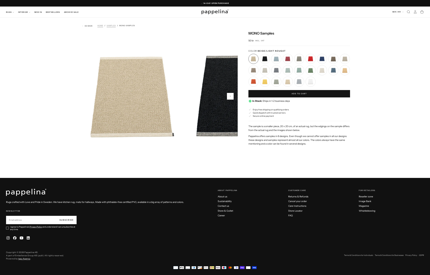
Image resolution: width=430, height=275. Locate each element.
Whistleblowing (367, 210)
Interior (23, 12)
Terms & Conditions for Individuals (358, 255)
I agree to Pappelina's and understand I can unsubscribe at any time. (42, 228)
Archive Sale (71, 12)
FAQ (290, 215)
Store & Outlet (225, 210)
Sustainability (225, 201)
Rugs (9, 12)
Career (221, 215)
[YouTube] (21, 238)
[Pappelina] (26, 192)
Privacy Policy (36, 227)
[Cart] (422, 12)
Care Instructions (297, 205)
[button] (408, 12)
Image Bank (365, 201)
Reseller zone (366, 196)
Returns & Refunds (298, 196)
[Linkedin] (28, 238)
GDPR (421, 255)
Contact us (223, 205)
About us (222, 196)
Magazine (364, 205)
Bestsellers (53, 12)
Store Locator (295, 210)
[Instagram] (8, 238)
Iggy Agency (24, 258)
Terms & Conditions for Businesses (389, 255)
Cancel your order (297, 201)
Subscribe (66, 220)
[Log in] (415, 12)
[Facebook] (15, 238)
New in (38, 12)
